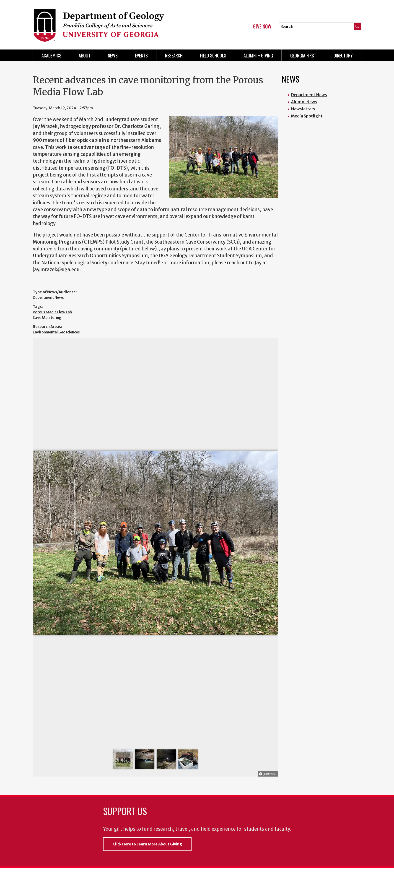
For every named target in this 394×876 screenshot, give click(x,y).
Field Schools (213, 55)
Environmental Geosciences (56, 332)
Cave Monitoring (47, 317)
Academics (51, 55)
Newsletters (303, 109)
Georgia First (303, 55)
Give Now (262, 26)
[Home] (112, 22)
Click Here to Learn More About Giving (147, 844)
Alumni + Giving (258, 55)
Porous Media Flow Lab (52, 312)
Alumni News (304, 101)
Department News (48, 297)
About (85, 55)
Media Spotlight (307, 116)
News (113, 55)
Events (141, 55)
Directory (343, 55)
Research (174, 55)
